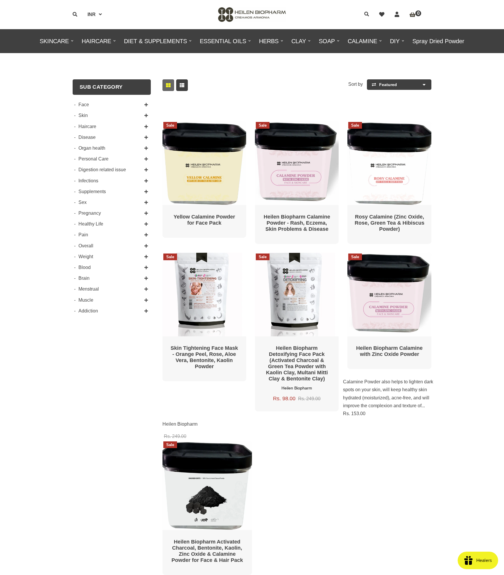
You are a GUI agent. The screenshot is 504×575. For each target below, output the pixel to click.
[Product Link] (211, 129)
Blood (84, 267)
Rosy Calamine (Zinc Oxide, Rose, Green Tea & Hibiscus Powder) (389, 223)
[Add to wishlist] (225, 129)
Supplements (92, 191)
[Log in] (397, 15)
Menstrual (88, 288)
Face (83, 104)
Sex (82, 202)
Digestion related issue (102, 169)
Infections (88, 180)
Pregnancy (89, 213)
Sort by (355, 84)
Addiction (88, 310)
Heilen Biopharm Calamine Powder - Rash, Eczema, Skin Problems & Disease (297, 223)
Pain (83, 234)
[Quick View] (197, 129)
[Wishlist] (381, 15)
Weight (85, 256)
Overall (85, 245)
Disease (87, 137)
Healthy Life (90, 223)
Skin (83, 115)
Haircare (87, 126)
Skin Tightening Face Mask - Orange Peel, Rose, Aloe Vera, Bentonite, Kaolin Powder (204, 357)
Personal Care (93, 158)
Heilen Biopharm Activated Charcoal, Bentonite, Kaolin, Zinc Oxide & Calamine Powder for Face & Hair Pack (207, 551)
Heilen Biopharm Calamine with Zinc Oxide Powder (389, 351)
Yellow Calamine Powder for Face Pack (204, 220)
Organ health (91, 148)
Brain (84, 278)
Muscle (85, 300)
